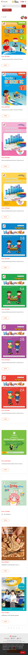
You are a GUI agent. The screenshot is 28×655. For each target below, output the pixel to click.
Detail (5, 65)
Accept (22, 652)
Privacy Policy (13, 649)
